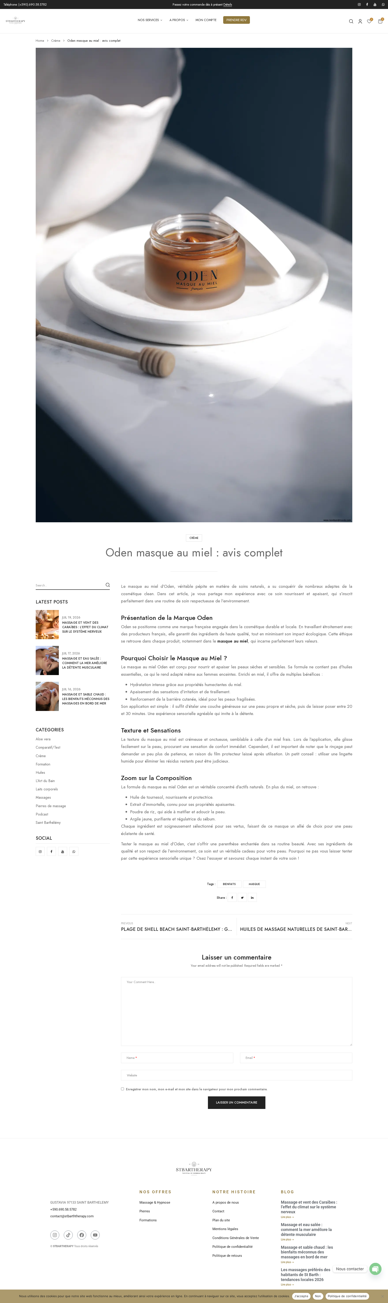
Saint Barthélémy (48, 822)
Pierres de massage (51, 806)
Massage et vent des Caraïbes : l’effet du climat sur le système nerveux (85, 627)
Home (40, 40)
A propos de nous (225, 1202)
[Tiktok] (68, 1235)
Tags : (211, 884)
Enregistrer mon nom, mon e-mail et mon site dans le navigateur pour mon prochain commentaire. (196, 1089)
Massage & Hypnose (154, 1202)
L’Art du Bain (45, 780)
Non (318, 1296)
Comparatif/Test (48, 747)
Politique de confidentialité (232, 1247)
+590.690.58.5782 (63, 1209)
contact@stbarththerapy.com (72, 1216)
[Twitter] (242, 897)
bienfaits (229, 884)
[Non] (382, 1296)
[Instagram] (54, 1235)
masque (254, 884)
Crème (55, 40)
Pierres (144, 1211)
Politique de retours (227, 1256)
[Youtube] (95, 1235)
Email (249, 1058)
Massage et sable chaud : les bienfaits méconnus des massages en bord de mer (85, 699)
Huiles (40, 772)
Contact (218, 1211)
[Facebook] (232, 897)
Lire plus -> (287, 1217)
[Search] (108, 585)
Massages (43, 797)
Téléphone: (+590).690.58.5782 (25, 4)
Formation (43, 764)
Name (130, 1058)
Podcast (42, 814)
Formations (148, 1220)
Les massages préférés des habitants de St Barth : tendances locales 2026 (305, 1274)
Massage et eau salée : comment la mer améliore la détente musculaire (84, 663)
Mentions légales (225, 1229)
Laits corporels (47, 789)
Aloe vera (43, 739)
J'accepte (301, 1296)
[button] (380, 21)
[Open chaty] (375, 1269)
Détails (227, 4)
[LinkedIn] (252, 897)
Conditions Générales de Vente (235, 1238)
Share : (222, 897)
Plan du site (221, 1220)
